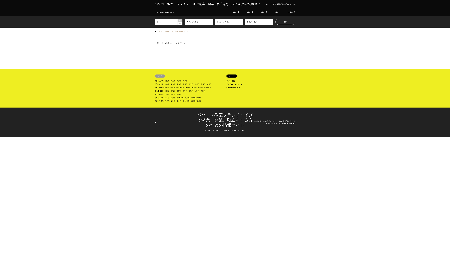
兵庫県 (173, 98)
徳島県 (161, 94)
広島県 (179, 81)
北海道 (167, 91)
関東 (156, 101)
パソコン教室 (230, 81)
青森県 (203, 91)
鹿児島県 (208, 87)
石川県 (191, 84)
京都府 (167, 98)
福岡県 (195, 87)
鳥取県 (185, 81)
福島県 (191, 91)
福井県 (197, 84)
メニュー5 (241, 130)
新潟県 (185, 84)
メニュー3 (224, 130)
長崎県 (201, 87)
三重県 (161, 98)
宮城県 (173, 91)
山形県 (179, 91)
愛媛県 (167, 94)
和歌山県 (180, 98)
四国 (156, 94)
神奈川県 (186, 101)
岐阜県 (173, 84)
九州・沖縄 (158, 87)
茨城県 (199, 101)
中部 (156, 84)
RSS (155, 122)
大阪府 (187, 98)
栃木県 (179, 101)
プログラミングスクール (234, 84)
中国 (156, 81)
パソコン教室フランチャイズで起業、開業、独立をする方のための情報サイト (225, 120)
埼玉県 (167, 101)
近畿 (156, 98)
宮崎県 (177, 87)
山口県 (161, 81)
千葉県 (161, 101)
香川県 (173, 94)
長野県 (203, 84)
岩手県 (185, 91)
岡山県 (167, 81)
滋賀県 (199, 98)
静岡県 (209, 84)
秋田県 (197, 91)
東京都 (173, 101)
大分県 (171, 87)
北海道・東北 (159, 91)
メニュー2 (216, 130)
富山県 (161, 84)
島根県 (173, 81)
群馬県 (193, 101)
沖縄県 (183, 87)
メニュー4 (232, 130)
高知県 (179, 94)
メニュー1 (208, 130)
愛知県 (179, 84)
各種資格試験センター (233, 87)
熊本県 (189, 87)
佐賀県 (165, 87)
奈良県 (193, 98)
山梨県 (167, 84)
